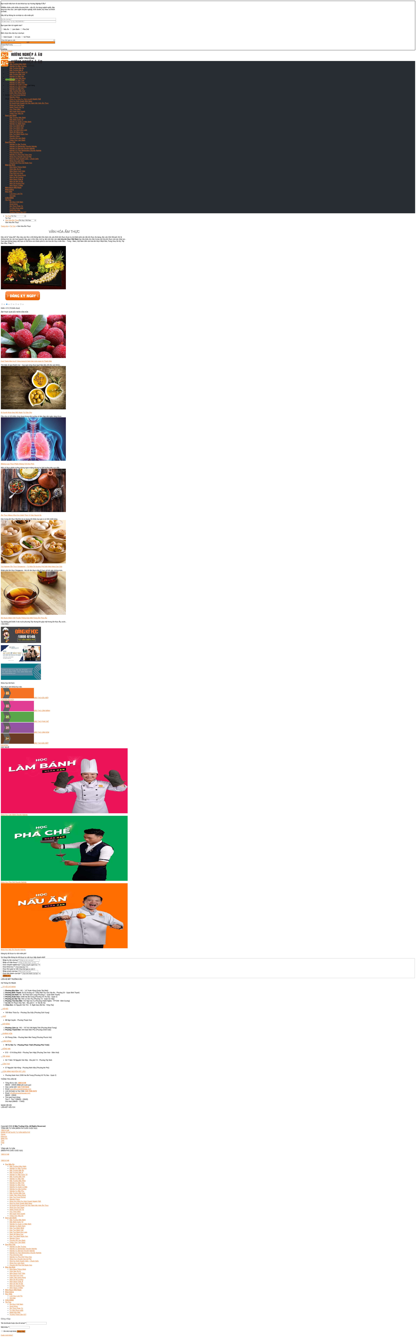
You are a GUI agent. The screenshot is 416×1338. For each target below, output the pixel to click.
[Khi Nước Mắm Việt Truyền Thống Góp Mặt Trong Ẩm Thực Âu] (64, 593)
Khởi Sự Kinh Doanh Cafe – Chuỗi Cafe (24, 159)
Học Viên (8, 192)
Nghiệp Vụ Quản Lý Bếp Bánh (20, 122)
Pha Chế (25, 29)
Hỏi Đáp (13, 196)
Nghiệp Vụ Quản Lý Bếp (18, 85)
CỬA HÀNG (9, 198)
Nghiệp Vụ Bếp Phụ (17, 89)
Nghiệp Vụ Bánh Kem (17, 124)
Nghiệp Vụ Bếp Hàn (17, 76)
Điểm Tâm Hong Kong (18, 175)
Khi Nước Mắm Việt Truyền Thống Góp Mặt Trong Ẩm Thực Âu (24, 618)
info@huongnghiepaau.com (20, 1093)
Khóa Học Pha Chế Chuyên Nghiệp (13, 882)
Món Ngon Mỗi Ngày (13, 188)
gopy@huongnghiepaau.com (20, 1089)
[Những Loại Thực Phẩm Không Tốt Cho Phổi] (64, 439)
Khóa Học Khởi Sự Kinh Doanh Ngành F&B (25, 99)
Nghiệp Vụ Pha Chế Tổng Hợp (21, 155)
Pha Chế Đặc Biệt (16, 153)
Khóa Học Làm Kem (17, 161)
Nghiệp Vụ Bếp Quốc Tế (18, 72)
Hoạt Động (14, 204)
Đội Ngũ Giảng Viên (8, 1119)
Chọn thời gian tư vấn (10, 969)
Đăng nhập (21, 1331)
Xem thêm (5, 624)
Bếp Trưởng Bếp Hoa (17, 91)
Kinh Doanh (7, 37)
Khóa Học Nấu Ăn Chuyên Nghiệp (13, 950)
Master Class (15, 97)
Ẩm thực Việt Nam (16, 202)
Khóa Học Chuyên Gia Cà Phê (20, 157)
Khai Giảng (9, 190)
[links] (64, 268)
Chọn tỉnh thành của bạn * (12, 973)
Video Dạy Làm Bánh (17, 140)
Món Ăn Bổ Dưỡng (16, 177)
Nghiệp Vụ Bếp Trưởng (18, 66)
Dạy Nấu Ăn (9, 62)
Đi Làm (18, 37)
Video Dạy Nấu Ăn (16, 113)
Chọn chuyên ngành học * (12, 965)
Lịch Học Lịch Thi (16, 194)
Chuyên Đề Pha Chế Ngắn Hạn (21, 163)
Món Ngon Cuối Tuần (17, 171)
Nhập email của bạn (10, 971)
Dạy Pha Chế (10, 142)
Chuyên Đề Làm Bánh (17, 138)
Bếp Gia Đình (10, 165)
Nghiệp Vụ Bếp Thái (17, 81)
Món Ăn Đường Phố (17, 183)
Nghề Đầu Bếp (15, 210)
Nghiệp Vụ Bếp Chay (17, 83)
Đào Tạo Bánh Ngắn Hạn (19, 134)
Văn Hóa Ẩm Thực (12, 220)
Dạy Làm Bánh (11, 115)
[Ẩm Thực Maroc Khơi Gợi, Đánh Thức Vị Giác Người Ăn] (64, 490)
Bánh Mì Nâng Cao (16, 132)
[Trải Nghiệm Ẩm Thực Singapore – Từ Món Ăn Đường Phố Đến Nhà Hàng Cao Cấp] (64, 542)
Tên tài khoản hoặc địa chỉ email (13, 1323)
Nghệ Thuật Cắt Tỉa (17, 107)
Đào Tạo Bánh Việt (16, 128)
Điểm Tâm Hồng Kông (18, 93)
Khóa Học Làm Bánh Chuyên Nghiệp (14, 815)
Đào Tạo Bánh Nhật (17, 126)
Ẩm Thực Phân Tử (16, 206)
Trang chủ (4, 226)
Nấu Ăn (6, 29)
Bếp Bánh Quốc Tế (16, 120)
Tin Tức (8, 200)
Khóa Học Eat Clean (17, 105)
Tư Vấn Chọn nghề (16, 208)
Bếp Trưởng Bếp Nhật (18, 78)
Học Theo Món (15, 109)
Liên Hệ (4, 1115)
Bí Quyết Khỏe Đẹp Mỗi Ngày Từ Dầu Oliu (16, 413)
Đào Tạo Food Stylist (18, 95)
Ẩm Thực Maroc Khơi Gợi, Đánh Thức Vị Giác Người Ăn (21, 515)
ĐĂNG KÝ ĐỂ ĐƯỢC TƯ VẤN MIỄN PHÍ (15, 1132)
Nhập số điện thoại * (10, 962)
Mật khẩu (5, 1327)
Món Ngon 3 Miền (16, 185)
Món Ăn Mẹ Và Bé (16, 181)
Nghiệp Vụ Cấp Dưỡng (18, 87)
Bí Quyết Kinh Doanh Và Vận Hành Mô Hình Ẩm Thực (29, 103)
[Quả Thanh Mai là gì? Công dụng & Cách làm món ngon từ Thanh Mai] (64, 336)
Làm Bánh (16, 29)
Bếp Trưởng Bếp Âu (17, 68)
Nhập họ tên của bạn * (11, 960)
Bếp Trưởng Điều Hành (18, 64)
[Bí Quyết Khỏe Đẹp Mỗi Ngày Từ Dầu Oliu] (64, 388)
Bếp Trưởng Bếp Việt (17, 74)
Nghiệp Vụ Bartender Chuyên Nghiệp (23, 146)
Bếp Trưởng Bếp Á (16, 70)
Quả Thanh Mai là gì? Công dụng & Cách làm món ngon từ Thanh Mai (26, 361)
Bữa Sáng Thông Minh (18, 167)
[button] (2, 304)
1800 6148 (5, 1130)
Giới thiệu (4, 1111)
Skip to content (6, 51)
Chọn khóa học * (9, 967)
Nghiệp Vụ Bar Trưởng (18, 144)
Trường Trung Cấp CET (18, 212)
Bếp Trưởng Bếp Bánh (18, 118)
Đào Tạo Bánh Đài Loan (18, 130)
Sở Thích (26, 37)
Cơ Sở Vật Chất (6, 1122)
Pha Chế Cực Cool (16, 173)
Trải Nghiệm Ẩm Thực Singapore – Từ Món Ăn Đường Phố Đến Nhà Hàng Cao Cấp (31, 567)
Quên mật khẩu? (7, 1335)
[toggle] (2, 987)
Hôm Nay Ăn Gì (15, 169)
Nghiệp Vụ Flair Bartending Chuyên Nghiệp (25, 150)
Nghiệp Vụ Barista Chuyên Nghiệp (22, 148)
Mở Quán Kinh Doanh (17, 111)
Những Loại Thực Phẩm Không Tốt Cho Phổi (17, 464)
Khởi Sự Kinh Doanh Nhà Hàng (21, 101)
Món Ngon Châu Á (16, 179)
